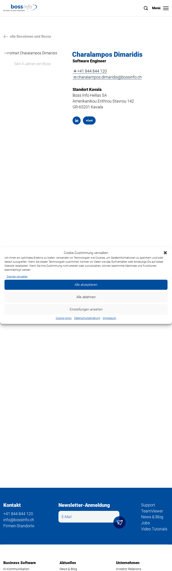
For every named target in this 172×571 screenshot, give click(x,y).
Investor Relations (128, 569)
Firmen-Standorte (18, 525)
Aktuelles (68, 562)
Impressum (109, 317)
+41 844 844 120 (92, 71)
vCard (87, 121)
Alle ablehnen (86, 297)
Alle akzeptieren (86, 285)
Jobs (145, 523)
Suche (146, 8)
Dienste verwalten (17, 276)
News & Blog (152, 516)
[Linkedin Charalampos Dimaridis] (77, 120)
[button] (165, 253)
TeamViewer (152, 511)
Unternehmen (128, 562)
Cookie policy (64, 317)
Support (148, 505)
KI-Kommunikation (16, 569)
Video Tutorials (154, 529)
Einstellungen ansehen (86, 309)
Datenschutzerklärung (87, 317)
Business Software (19, 562)
